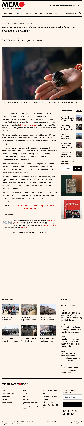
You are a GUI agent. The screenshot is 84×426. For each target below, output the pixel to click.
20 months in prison (28, 125)
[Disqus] (29, 261)
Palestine (29, 23)
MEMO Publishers (49, 405)
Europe (4, 399)
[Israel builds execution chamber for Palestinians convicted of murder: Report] (10, 330)
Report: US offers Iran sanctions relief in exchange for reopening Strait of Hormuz (71, 316)
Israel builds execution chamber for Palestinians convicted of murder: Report (10, 340)
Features (28, 13)
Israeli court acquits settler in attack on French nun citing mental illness (67, 127)
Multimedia (49, 13)
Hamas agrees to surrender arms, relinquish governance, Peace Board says (71, 357)
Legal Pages (6, 424)
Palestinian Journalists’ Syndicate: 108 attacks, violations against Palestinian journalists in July (10, 318)
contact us (24, 227)
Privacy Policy (48, 402)
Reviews (20, 13)
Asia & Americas (8, 393)
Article (63, 325)
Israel (4, 23)
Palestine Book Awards (51, 396)
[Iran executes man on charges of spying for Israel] (48, 330)
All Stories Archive (49, 408)
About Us (46, 393)
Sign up (77, 168)
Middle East (13, 23)
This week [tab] (71, 305)
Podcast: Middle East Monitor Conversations (30, 403)
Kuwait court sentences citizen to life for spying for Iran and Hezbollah (47, 318)
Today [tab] (63, 305)
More (56, 13)
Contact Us (47, 399)
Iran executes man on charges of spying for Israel (48, 340)
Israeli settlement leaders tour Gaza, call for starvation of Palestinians (66, 136)
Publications (38, 13)
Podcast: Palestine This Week (31, 407)
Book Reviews (7, 402)
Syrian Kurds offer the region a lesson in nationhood (70, 370)
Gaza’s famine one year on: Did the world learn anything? (67, 154)
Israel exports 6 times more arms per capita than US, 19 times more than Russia (70, 342)
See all (79, 111)
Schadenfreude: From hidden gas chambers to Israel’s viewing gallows (71, 329)
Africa (4, 390)
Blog (24, 390)
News (5, 13)
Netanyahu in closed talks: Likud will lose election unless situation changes (66, 145)
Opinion (12, 13)
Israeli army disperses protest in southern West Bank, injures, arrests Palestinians (28, 318)
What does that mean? (50, 225)
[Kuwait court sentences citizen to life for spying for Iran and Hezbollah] (48, 309)
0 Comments (14, 41)
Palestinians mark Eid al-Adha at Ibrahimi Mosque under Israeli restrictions (28, 340)
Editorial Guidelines (50, 390)
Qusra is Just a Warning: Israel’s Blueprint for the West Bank (67, 118)
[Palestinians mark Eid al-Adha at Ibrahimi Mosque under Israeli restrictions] (29, 330)
